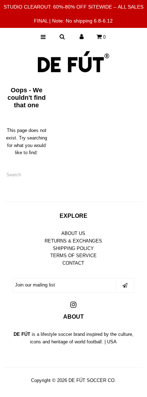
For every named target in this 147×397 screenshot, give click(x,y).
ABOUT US (73, 233)
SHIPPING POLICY (73, 248)
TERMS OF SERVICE (73, 255)
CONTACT (73, 263)
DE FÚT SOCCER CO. (92, 380)
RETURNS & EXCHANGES (73, 241)
